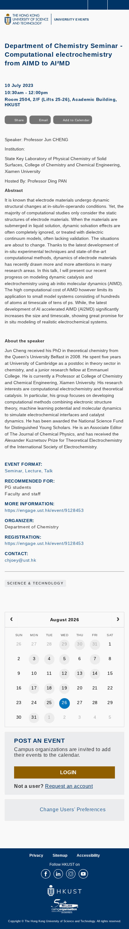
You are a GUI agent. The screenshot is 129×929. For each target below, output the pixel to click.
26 (19, 643)
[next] (117, 619)
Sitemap (60, 855)
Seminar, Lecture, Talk (29, 470)
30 (79, 643)
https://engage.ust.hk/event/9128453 (44, 510)
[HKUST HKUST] (26, 19)
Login (68, 772)
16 (19, 687)
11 (49, 673)
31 (95, 643)
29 (64, 643)
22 (110, 687)
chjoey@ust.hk (20, 560)
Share (19, 120)
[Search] (119, 4)
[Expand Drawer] (98, 5)
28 (49, 643)
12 (64, 673)
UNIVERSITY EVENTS (71, 19)
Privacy (36, 855)
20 (79, 687)
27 (34, 643)
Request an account (69, 786)
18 (49, 687)
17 (34, 687)
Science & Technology (35, 583)
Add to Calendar (76, 120)
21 (95, 687)
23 (19, 702)
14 (95, 673)
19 (64, 687)
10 (34, 673)
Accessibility (88, 855)
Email (43, 120)
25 (49, 702)
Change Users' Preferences (73, 809)
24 (34, 702)
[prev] (11, 619)
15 (110, 673)
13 (79, 673)
